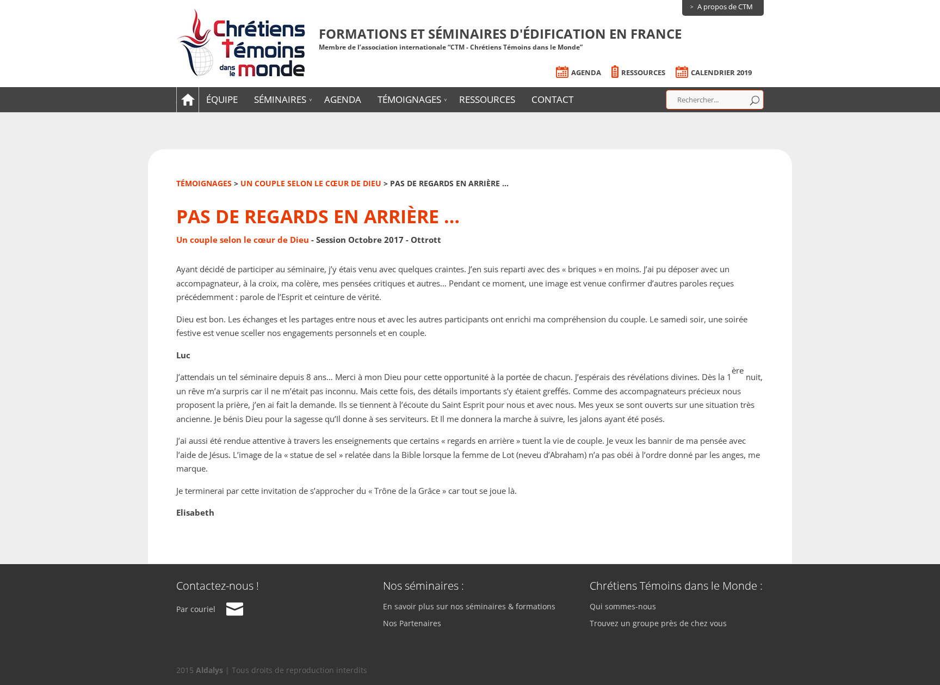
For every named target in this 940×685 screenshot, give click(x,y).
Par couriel (195, 609)
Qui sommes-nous (623, 606)
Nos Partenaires (412, 623)
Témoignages (409, 99)
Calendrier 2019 (721, 72)
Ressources (643, 72)
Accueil (186, 99)
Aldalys (209, 670)
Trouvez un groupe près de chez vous (658, 623)
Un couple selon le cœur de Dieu (310, 183)
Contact (552, 99)
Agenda (586, 72)
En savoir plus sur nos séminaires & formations (469, 606)
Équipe (222, 99)
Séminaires (280, 99)
